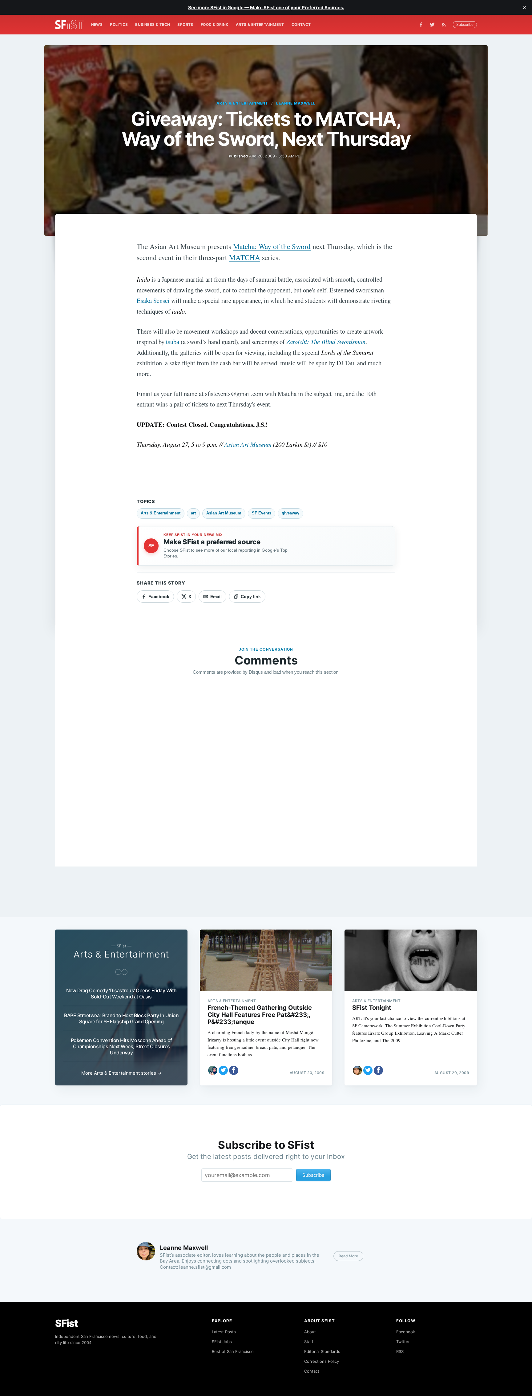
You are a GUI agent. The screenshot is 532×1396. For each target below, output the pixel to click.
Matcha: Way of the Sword (272, 246)
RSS (400, 1351)
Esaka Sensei (153, 300)
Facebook (405, 1331)
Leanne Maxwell (295, 103)
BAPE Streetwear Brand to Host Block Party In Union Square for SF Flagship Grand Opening (121, 1018)
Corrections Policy (321, 1361)
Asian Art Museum (248, 444)
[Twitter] (432, 24)
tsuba (172, 341)
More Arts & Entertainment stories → (121, 1073)
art (193, 513)
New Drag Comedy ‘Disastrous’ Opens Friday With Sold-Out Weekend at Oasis (121, 993)
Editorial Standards (322, 1351)
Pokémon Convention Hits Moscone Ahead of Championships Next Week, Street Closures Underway (121, 1046)
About (310, 1331)
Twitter (403, 1341)
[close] (525, 7)
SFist (66, 1323)
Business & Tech (152, 24)
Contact (301, 24)
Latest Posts (224, 1331)
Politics (119, 24)
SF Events (261, 513)
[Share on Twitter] (223, 1070)
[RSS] (445, 24)
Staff (308, 1341)
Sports (185, 24)
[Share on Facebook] (233, 1070)
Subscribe (465, 24)
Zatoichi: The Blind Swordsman (325, 341)
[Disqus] (266, 769)
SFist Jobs (222, 1341)
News (97, 24)
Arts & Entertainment (260, 24)
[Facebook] (421, 24)
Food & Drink (214, 24)
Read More (348, 1256)
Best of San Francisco (233, 1351)
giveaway (290, 513)
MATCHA (244, 257)
